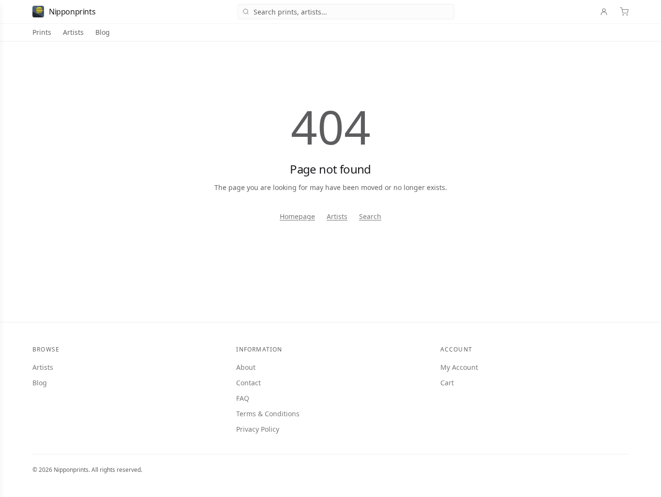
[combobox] (346, 11)
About (245, 367)
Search (370, 216)
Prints (41, 32)
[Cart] (624, 11)
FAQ (242, 398)
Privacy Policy (257, 429)
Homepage (297, 216)
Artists (73, 32)
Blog (102, 32)
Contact (248, 382)
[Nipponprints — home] (38, 11)
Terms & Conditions (268, 413)
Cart (447, 382)
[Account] (604, 11)
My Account (459, 367)
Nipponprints (72, 11)
